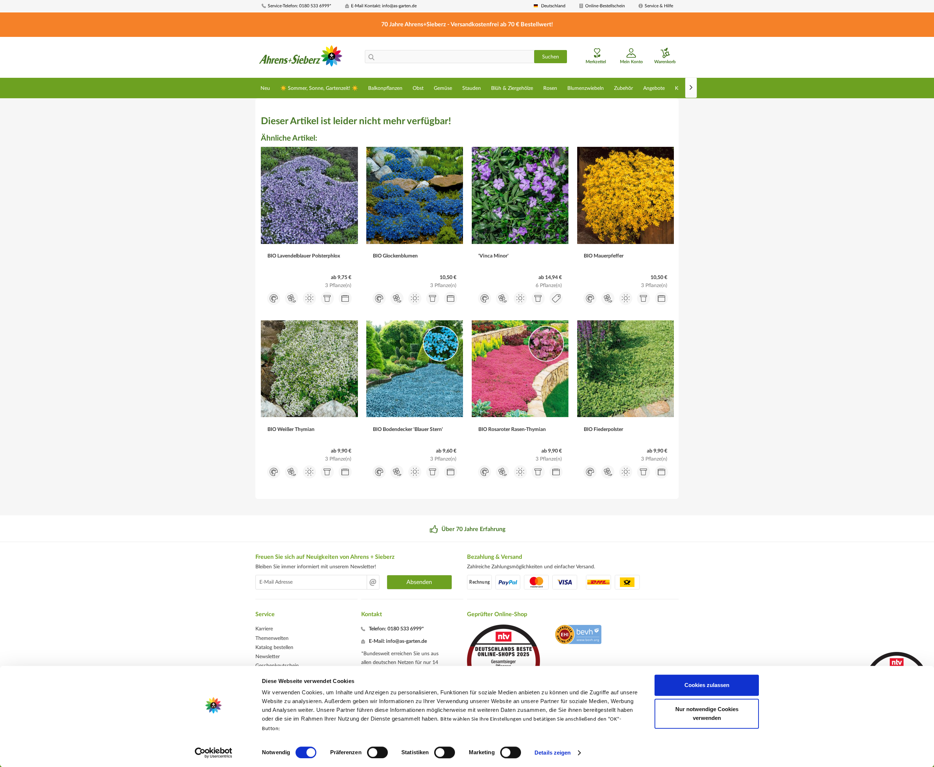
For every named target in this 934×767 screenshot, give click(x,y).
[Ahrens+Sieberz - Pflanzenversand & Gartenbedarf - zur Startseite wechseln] (301, 58)
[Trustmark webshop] (578, 635)
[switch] (377, 752)
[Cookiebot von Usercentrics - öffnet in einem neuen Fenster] (214, 752)
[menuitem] (300, 6)
